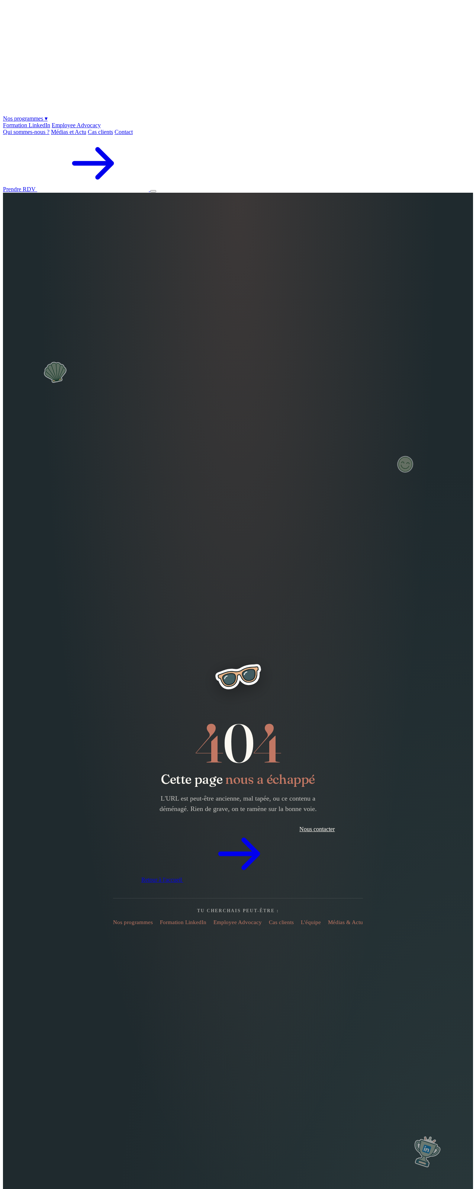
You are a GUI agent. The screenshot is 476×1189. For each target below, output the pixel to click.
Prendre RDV (20, 189)
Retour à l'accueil (162, 879)
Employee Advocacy (237, 922)
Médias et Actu (68, 132)
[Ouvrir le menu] (153, 191)
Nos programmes (25, 118)
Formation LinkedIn (183, 922)
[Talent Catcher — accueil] (238, 111)
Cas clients (100, 132)
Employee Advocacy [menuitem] (76, 125)
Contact (124, 132)
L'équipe (311, 922)
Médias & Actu (345, 922)
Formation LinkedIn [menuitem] (26, 125)
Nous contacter (317, 829)
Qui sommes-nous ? (26, 132)
